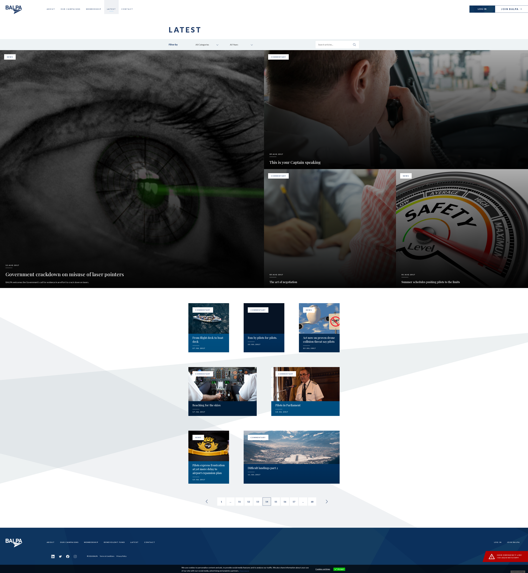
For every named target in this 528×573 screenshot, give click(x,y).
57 (294, 501)
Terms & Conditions (107, 556)
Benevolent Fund (114, 542)
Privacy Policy (121, 556)
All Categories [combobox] (202, 44)
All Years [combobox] (234, 44)
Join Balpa (510, 9)
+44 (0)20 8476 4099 (508, 558)
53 (257, 501)
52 (248, 501)
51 (239, 501)
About (51, 9)
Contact (127, 9)
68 (312, 501)
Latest (111, 9)
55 (276, 501)
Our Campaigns (71, 9)
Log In (482, 9)
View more (244, 571)
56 (285, 501)
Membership (93, 9)
